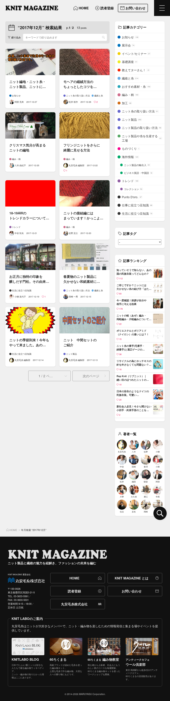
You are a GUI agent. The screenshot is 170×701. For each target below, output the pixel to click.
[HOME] (31, 8)
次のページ (91, 375)
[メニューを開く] (162, 8)
